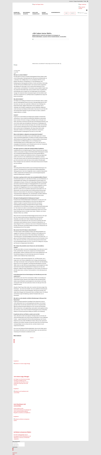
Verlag (85, 1)
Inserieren (71, 1)
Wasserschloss (35, 13)
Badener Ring (17, 12)
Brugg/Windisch (26, 12)
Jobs (66, 13)
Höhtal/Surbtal (17, 13)
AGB (13, 454)
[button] (86, 10)
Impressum (15, 452)
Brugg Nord (35, 12)
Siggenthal (25, 13)
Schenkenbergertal (55, 12)
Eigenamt (44, 12)
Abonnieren (15, 447)
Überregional (45, 13)
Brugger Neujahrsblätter (78, 1)
